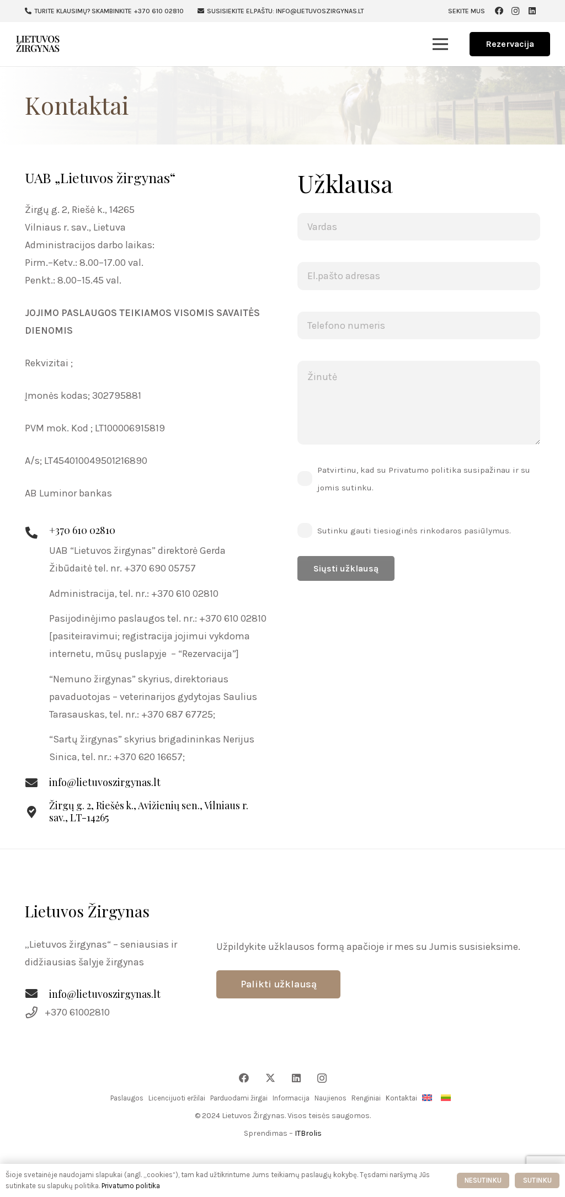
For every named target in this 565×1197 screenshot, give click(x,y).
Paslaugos (126, 1098)
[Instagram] (515, 11)
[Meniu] (440, 44)
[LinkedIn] (532, 11)
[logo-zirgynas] (38, 44)
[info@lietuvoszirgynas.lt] (37, 994)
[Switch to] (429, 1098)
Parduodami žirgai (239, 1098)
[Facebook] (499, 11)
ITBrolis (308, 1133)
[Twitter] (270, 1078)
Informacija (291, 1098)
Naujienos (331, 1098)
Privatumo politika (131, 1186)
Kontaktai (401, 1098)
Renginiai (366, 1098)
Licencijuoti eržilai (176, 1098)
